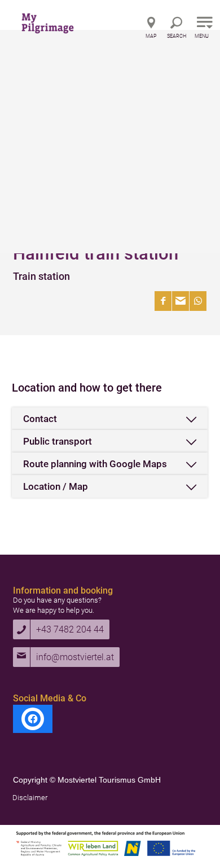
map (151, 36)
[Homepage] (60, 20)
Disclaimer (29, 797)
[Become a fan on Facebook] (32, 719)
